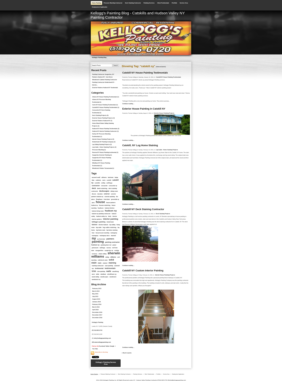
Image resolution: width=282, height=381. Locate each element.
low (93, 233)
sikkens (113, 257)
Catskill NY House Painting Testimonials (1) (105, 107)
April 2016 (95, 309)
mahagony (113, 233)
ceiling (103, 183)
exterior (107, 194)
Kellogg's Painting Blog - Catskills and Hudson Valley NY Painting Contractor (138, 15)
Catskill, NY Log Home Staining (140, 145)
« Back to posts (127, 353)
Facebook (102, 346)
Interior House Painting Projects (165, 275)
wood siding (95, 277)
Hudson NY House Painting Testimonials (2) (105, 128)
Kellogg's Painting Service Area (106, 363)
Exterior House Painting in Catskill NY (143, 108)
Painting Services (149, 3)
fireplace (99, 199)
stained (105, 263)
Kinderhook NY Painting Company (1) (103, 142)
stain (99, 263)
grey (93, 202)
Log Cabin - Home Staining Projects (167, 150)
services (94, 254)
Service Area (184, 3)
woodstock (112, 277)
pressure (95, 248)
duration (100, 194)
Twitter (107, 346)
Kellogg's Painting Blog (99, 57)
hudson (101, 208)
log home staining (111, 230)
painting (98, 241)
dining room (114, 191)
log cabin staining (109, 227)
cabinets (98, 180)
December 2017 (97, 315)
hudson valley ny (101, 216)
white (97, 274)
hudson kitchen (109, 208)
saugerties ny (109, 250)
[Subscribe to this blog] (92, 353)
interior (114, 216)
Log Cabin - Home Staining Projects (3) (104, 147)
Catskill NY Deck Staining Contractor (143, 209)
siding (107, 257)
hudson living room (98, 211)
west (93, 274)
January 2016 (96, 302)
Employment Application (99, 7)
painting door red (106, 245)
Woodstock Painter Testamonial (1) (103, 168)
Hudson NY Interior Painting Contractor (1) (105, 131)
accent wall (96, 177)
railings (102, 248)
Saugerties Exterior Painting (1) (102, 155)
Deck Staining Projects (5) (100, 115)
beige (116, 177)
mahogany (95, 235)
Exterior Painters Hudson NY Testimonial (105, 87)
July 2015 (95, 296)
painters (110, 239)
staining (112, 263)
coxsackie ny (113, 185)
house (100, 202)
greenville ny (115, 199)
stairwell (117, 265)
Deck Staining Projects (163, 213)
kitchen (94, 224)
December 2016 (97, 312)
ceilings (109, 183)
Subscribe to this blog (101, 352)
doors (94, 194)
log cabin (98, 227)
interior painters (97, 219)
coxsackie (104, 185)
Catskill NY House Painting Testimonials (145, 72)
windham (103, 274)
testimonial (99, 268)
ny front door (101, 239)
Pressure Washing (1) (99, 150)
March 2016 (96, 307)
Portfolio (174, 3)
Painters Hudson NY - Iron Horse (102, 77)
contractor (96, 185)
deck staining (102, 188)
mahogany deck (105, 235)
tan (93, 268)
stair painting (109, 265)
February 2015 (96, 288)
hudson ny (111, 210)
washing (115, 271)
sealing (116, 250)
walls (108, 271)
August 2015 (96, 299)
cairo (103, 180)
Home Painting (96, 3)
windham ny (111, 274)
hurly (109, 216)
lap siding (112, 224)
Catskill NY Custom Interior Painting (142, 270)
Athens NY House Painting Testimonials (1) (105, 97)
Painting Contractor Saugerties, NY (103, 74)
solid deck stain (103, 260)
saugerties (99, 250)
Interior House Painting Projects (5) (103, 139)
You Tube (95, 349)
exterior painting (110, 196)
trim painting (101, 271)
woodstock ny (96, 279)
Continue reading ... (128, 103)
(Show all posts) (161, 66)
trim (94, 271)
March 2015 (96, 291)
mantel (113, 235)
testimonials (110, 268)
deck (94, 188)
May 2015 (95, 294)
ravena (108, 248)
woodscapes (104, 277)
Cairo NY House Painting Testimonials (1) (105, 105)
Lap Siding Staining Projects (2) (102, 144)
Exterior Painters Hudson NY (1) (102, 120)
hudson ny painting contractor (101, 213)
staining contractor (98, 265)
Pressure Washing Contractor (113, 3)
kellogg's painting (98, 222)
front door (107, 199)
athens (104, 177)
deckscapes (104, 191)
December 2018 (97, 317)
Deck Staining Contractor (133, 3)
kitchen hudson (103, 224)
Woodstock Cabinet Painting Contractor (104, 79)
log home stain (100, 230)
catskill (109, 180)
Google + (113, 346)
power (114, 245)
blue (93, 180)
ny (94, 238)
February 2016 (96, 304)
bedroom (110, 177)
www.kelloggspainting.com (102, 342)
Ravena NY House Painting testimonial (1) (105, 152)
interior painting (110, 219)
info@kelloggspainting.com (102, 338)
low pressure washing (102, 233)
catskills (97, 183)
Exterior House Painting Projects (164, 113)
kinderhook (110, 222)
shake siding (102, 254)
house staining (104, 205)
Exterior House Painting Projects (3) (103, 118)
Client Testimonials (163, 3)
